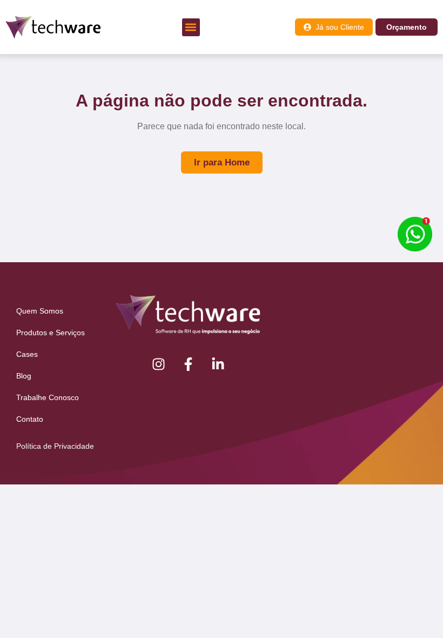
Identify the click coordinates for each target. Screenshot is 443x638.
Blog (23, 375)
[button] (191, 27)
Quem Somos (39, 311)
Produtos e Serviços (50, 332)
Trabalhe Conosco (47, 397)
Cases (27, 354)
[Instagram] (158, 363)
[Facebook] (188, 363)
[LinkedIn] (218, 363)
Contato (29, 419)
